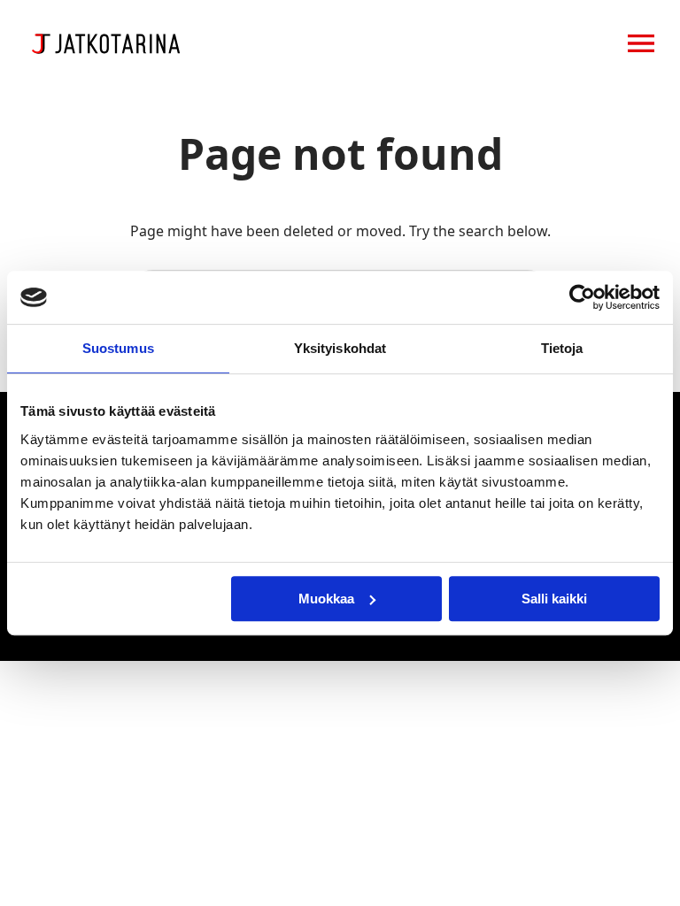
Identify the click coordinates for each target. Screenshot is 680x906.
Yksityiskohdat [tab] (340, 348)
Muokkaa (326, 598)
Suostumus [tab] (118, 348)
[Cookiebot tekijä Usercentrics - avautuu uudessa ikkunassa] (582, 297)
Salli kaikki (554, 598)
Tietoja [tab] (562, 348)
